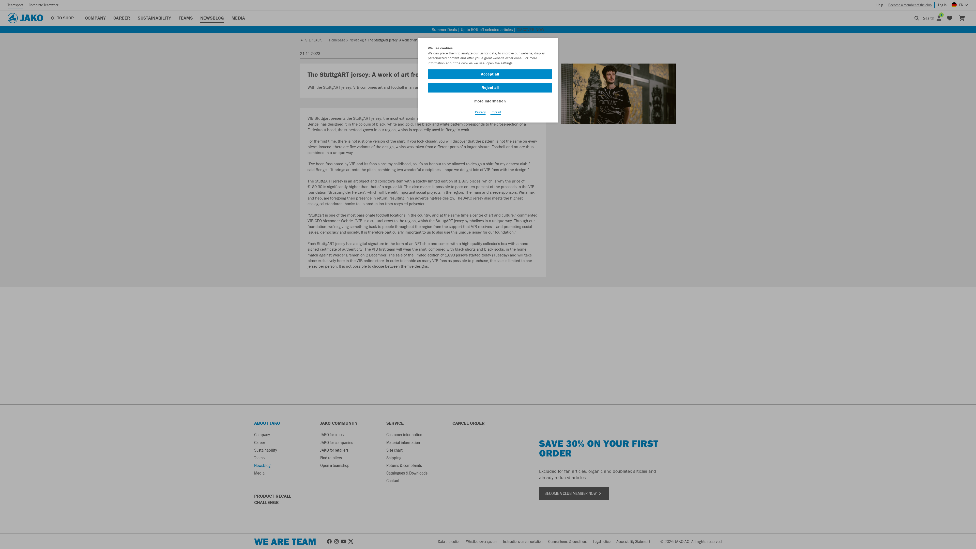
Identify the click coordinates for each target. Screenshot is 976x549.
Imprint (496, 112)
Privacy (480, 112)
